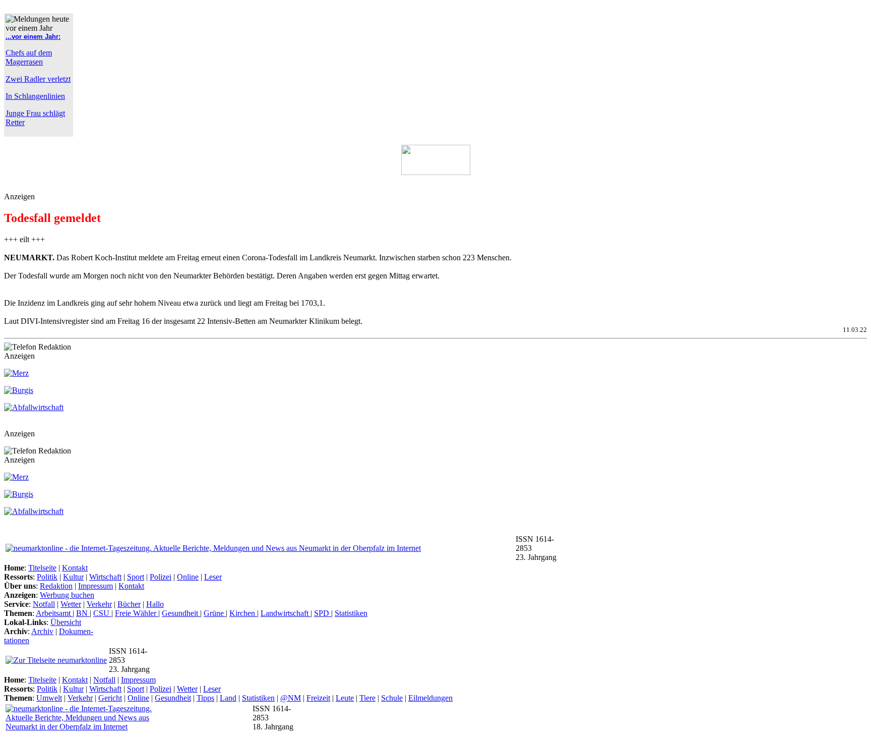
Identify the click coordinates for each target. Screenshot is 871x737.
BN (83, 613)
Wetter (70, 604)
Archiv (42, 631)
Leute (345, 698)
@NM (290, 698)
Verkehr (99, 604)
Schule (392, 698)
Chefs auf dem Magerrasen (29, 57)
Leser (213, 577)
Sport (135, 577)
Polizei (160, 577)
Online (188, 577)
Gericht (110, 698)
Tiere (367, 698)
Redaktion (56, 586)
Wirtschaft (105, 577)
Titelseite (42, 567)
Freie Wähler (136, 613)
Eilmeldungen (430, 698)
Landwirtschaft (285, 613)
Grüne (215, 613)
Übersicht (65, 622)
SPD (322, 613)
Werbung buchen (67, 595)
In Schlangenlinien (35, 96)
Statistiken (351, 613)
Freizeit (318, 698)
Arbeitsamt (54, 613)
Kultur (73, 577)
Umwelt (49, 698)
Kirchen (243, 613)
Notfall (44, 604)
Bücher (129, 604)
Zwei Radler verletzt (38, 79)
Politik (47, 577)
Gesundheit (181, 613)
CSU (102, 613)
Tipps (205, 698)
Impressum (95, 586)
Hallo (155, 604)
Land (228, 698)
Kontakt (75, 567)
